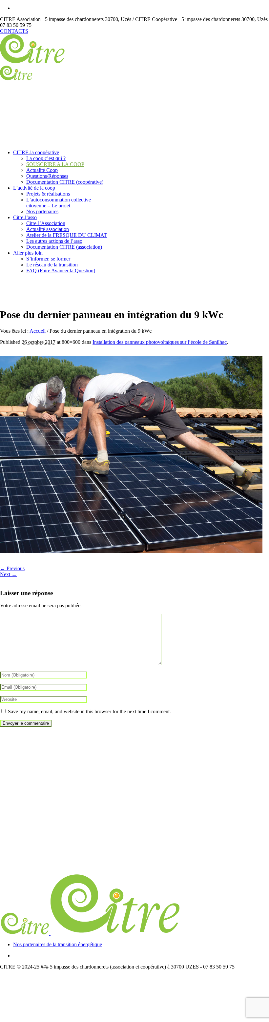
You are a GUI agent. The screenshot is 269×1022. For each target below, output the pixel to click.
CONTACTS (14, 31)
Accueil (38, 331)
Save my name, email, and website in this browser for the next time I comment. (89, 711)
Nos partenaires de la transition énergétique (57, 944)
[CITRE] (91, 933)
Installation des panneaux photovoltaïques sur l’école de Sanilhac (160, 342)
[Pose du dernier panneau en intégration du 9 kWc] (131, 551)
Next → (8, 574)
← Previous (12, 568)
